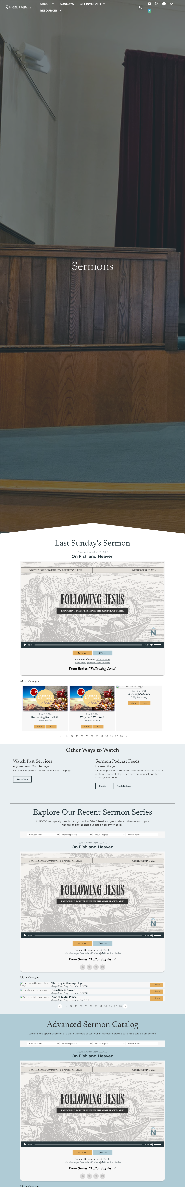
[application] (92, 645)
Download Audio (112, 953)
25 (106, 736)
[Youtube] (149, 3)
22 (92, 736)
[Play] (25, 644)
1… (67, 736)
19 (77, 736)
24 (101, 736)
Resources (49, 10)
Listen (83, 653)
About (45, 4)
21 (87, 736)
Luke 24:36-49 (103, 659)
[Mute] (151, 644)
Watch (104, 653)
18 (72, 736)
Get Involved (90, 4)
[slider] (158, 644)
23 (97, 736)
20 (82, 736)
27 (116, 736)
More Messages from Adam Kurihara (92, 663)
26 (111, 736)
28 (121, 736)
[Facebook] (164, 3)
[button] (140, 7)
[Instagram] (156, 3)
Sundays (67, 4)
